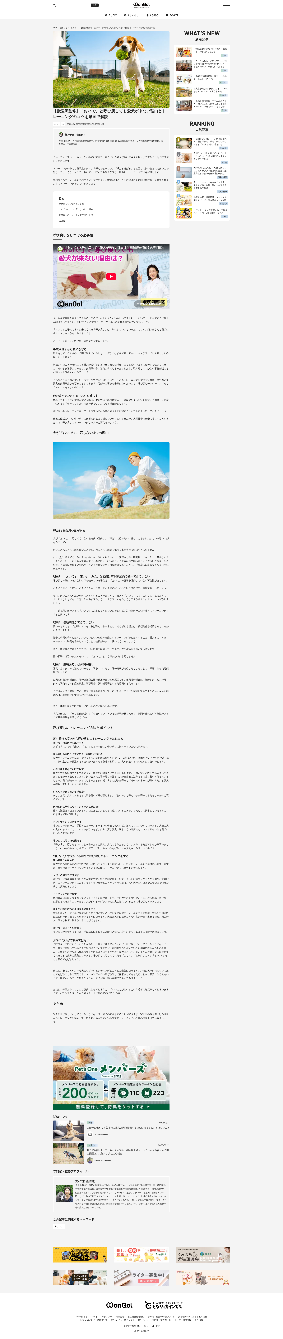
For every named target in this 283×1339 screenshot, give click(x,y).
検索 (95, 5)
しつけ (74, 28)
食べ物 (224, 162)
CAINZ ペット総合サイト (123, 1320)
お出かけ (223, 82)
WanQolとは (82, 1316)
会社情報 (199, 1320)
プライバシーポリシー (101, 1316)
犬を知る (64, 28)
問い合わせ (143, 1320)
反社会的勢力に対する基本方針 (192, 1316)
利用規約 (120, 1316)
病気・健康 (222, 177)
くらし (224, 55)
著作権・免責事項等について (161, 1316)
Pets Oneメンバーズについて (93, 1320)
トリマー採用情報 (183, 1320)
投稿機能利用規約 (135, 1316)
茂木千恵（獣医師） (86, 1181)
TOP (55, 28)
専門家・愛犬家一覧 (161, 1320)
